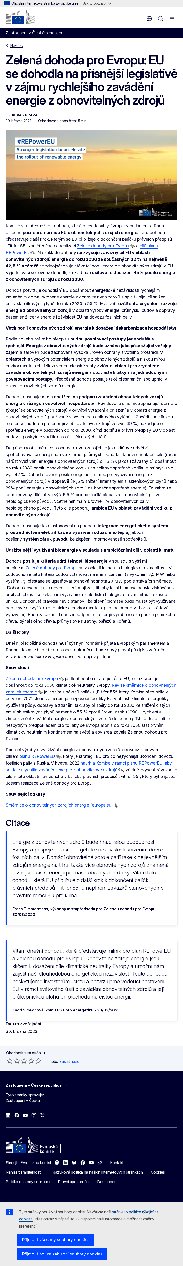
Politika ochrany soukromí (28, 1181)
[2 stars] (13, 1061)
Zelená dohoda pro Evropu (32, 678)
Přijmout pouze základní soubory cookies (62, 1253)
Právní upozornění (73, 1181)
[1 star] (9, 1061)
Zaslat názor (70, 1061)
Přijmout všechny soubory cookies (56, 1239)
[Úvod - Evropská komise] (20, 17)
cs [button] (149, 18)
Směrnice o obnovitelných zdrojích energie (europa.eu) (59, 805)
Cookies (158, 1172)
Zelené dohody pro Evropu (103, 245)
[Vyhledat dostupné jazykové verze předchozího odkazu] (132, 246)
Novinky (16, 45)
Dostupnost (107, 1181)
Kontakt (116, 1162)
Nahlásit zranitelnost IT (25, 1172)
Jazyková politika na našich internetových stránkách (98, 1172)
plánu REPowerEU (37, 756)
